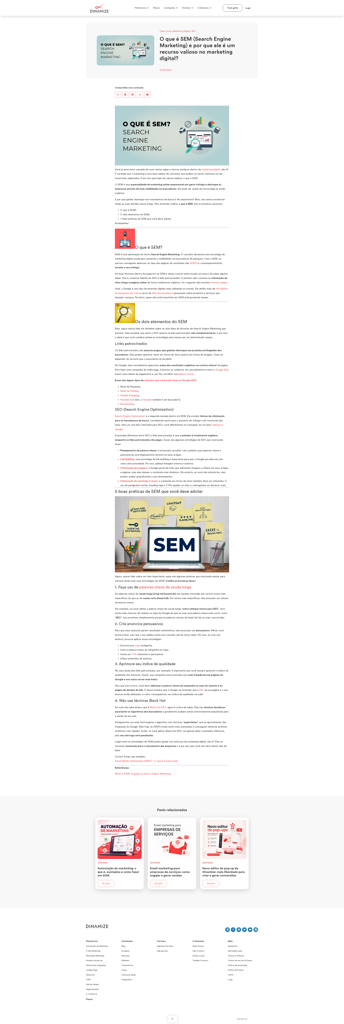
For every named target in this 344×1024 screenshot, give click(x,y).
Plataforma (92, 941)
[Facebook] (238, 929)
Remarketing (127, 404)
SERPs (193, 263)
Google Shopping (129, 395)
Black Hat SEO (158, 707)
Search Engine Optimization (130, 416)
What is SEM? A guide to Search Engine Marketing (143, 774)
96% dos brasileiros (162, 293)
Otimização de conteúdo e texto (138, 481)
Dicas (169, 31)
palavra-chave (185, 374)
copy (137, 645)
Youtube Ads (127, 399)
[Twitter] (244, 929)
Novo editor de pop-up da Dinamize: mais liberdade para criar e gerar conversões (223, 872)
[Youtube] (250, 929)
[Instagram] (233, 929)
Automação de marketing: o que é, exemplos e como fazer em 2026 (118, 872)
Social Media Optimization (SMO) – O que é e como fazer (146, 761)
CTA (134, 654)
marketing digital (211, 169)
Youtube (147, 399)
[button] (118, 95)
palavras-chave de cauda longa (165, 587)
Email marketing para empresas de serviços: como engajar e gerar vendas (170, 872)
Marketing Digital (181, 31)
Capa (162, 31)
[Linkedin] (227, 929)
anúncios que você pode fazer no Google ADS (170, 380)
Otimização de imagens (133, 468)
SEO (194, 31)
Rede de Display (129, 391)
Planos (89, 999)
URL (201, 690)
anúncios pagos (218, 282)
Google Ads (221, 370)
